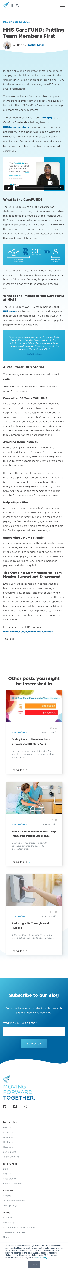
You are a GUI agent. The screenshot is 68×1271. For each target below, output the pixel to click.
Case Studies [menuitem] (9, 1178)
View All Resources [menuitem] (12, 1183)
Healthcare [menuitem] (8, 1142)
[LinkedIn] (4, 1106)
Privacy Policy (41, 1257)
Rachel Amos (35, 45)
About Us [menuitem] (8, 1217)
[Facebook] (15, 1106)
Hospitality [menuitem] (8, 1147)
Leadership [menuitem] (9, 1222)
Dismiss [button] (34, 1264)
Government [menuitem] (9, 1137)
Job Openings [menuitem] (10, 1205)
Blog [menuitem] (5, 1169)
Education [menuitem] (8, 1132)
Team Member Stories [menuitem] (14, 1200)
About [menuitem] (7, 1212)
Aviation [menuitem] (7, 1127)
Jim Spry (47, 117)
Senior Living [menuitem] (9, 1152)
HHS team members (16, 127)
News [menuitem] (6, 1237)
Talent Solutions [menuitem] (11, 1157)
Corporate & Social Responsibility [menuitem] (20, 1227)
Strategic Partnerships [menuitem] (14, 1232)
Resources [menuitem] (10, 1163)
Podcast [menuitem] (7, 1174)
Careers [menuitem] (8, 1190)
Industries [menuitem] (10, 1122)
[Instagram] (25, 1106)
